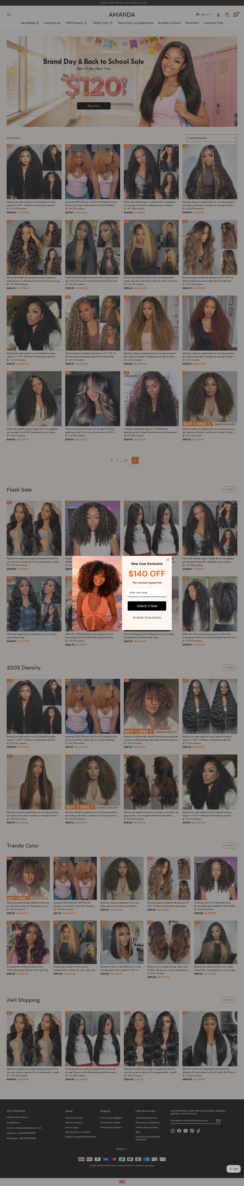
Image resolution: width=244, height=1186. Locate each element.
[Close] (168, 560)
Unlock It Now (147, 606)
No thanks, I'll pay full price (147, 617)
